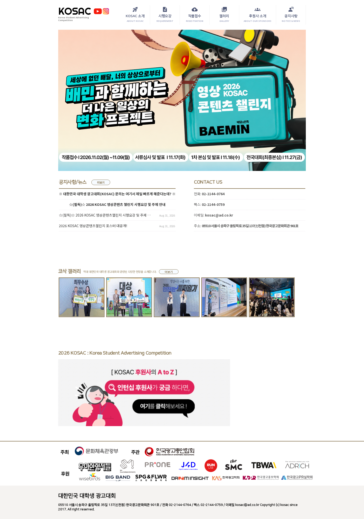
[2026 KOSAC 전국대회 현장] (272, 297)
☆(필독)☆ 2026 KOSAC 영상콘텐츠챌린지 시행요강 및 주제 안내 (105, 215)
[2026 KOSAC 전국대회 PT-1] (224, 297)
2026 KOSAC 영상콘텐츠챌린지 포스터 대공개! (93, 225)
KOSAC (74, 11)
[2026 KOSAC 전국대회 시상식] (129, 297)
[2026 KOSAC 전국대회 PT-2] (177, 297)
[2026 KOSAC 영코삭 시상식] (81, 297)
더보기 (100, 182)
